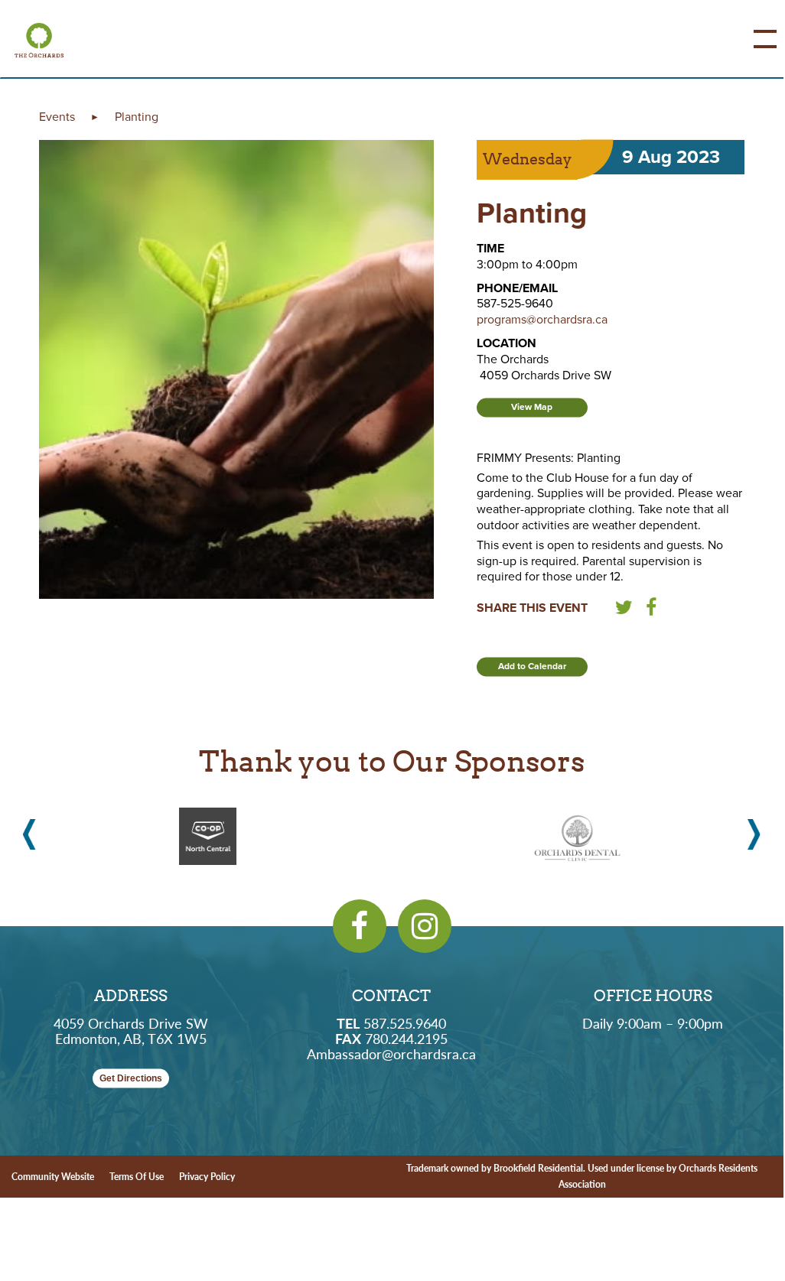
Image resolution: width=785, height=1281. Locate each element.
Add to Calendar (532, 666)
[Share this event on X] (624, 610)
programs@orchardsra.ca (542, 319)
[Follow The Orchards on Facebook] (359, 926)
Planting (136, 117)
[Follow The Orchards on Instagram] (424, 926)
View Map (531, 407)
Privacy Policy (207, 1176)
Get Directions (130, 1078)
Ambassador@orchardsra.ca (391, 1053)
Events (57, 117)
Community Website (52, 1176)
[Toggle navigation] (754, 39)
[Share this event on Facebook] (651, 610)
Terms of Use (136, 1176)
